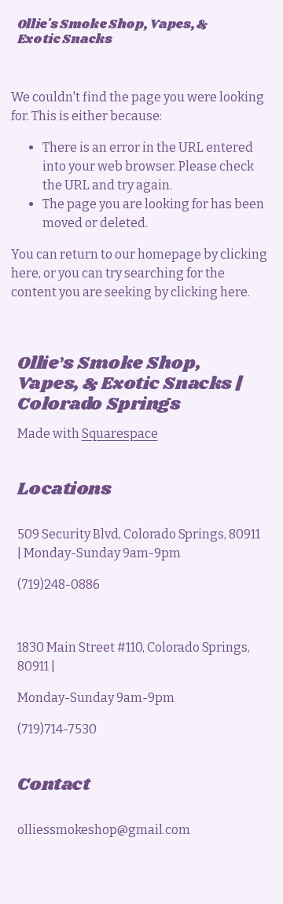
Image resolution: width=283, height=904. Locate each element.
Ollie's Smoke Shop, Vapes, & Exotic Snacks (112, 32)
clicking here (209, 292)
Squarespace (120, 433)
